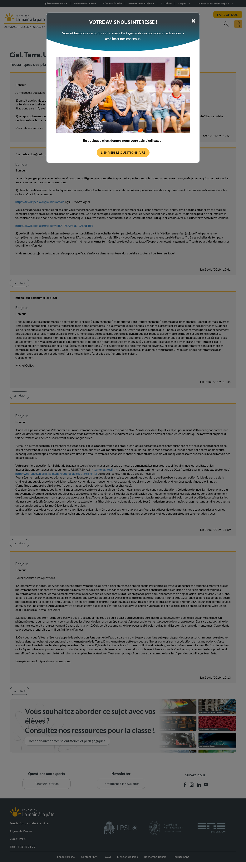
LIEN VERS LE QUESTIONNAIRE (123, 152)
